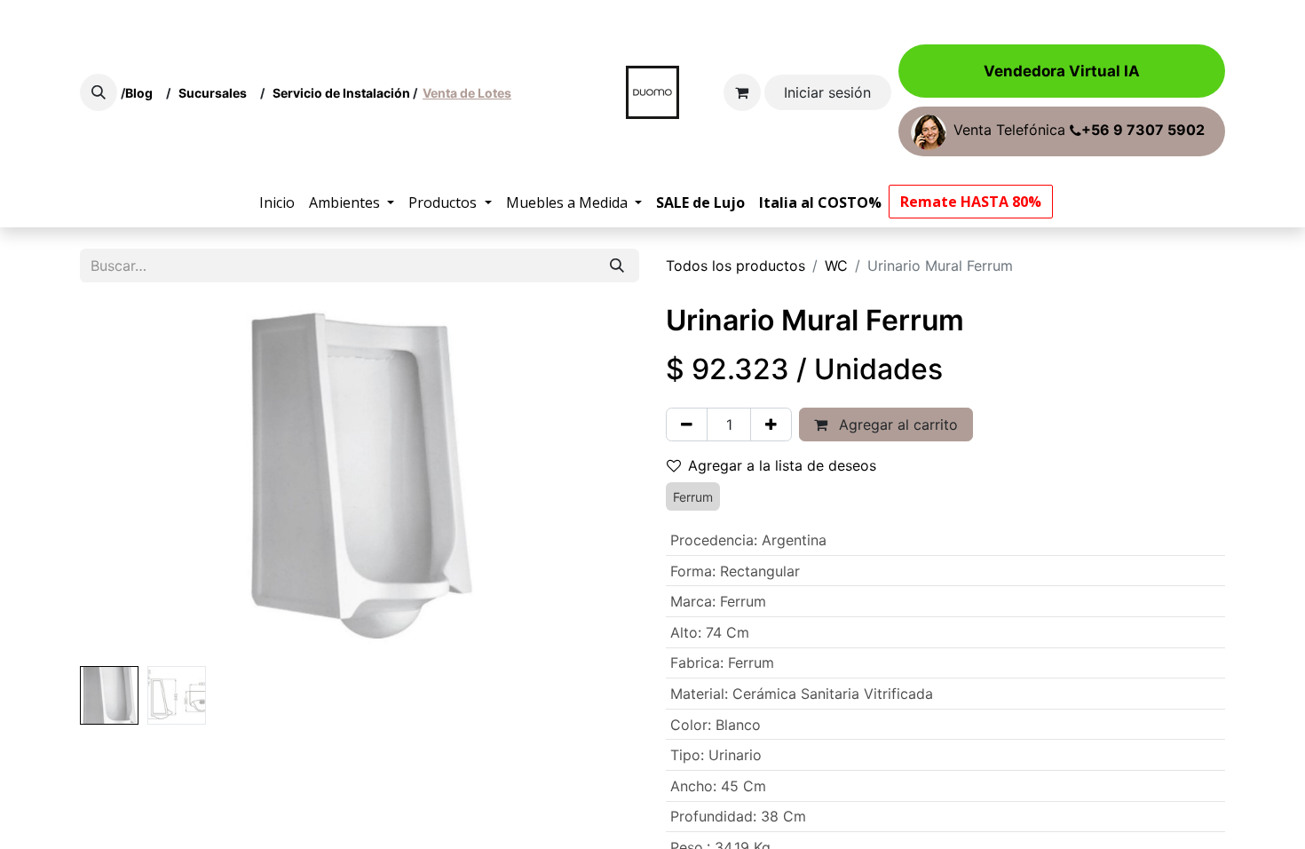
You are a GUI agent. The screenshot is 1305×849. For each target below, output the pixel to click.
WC (836, 265)
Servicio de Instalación (341, 92)
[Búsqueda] (617, 265)
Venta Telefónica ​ (1079, 130)
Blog (141, 92)
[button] (98, 92)
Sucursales (216, 92)
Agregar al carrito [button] (896, 424)
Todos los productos (735, 265)
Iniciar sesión (827, 92)
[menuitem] (277, 202)
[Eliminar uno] (687, 424)
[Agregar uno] (771, 424)
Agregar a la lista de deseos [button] (782, 465)
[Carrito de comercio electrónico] (742, 92)
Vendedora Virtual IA (1062, 71)
